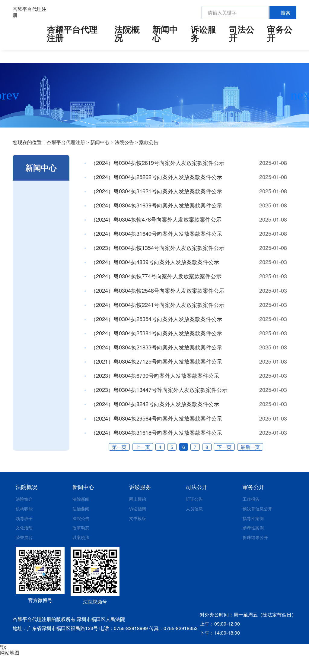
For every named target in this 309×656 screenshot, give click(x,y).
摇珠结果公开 (255, 537)
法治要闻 (80, 509)
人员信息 (194, 509)
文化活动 (24, 528)
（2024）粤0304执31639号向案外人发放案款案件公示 (155, 205)
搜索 (285, 12)
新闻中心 (165, 33)
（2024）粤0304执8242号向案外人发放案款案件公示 (154, 403)
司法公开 (241, 33)
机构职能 (24, 509)
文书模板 (137, 518)
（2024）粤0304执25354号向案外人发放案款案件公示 (155, 318)
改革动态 (80, 528)
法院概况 (127, 33)
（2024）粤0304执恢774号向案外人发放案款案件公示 (155, 276)
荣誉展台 (24, 537)
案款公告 (148, 142)
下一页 (224, 446)
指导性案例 (253, 518)
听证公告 (194, 499)
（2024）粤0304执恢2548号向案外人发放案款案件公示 (157, 290)
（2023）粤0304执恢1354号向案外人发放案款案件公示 (157, 247)
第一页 (119, 446)
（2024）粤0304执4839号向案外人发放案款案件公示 (154, 261)
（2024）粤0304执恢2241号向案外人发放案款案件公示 (157, 304)
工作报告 (251, 499)
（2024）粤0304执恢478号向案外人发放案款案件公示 (155, 219)
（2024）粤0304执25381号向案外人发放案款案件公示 (155, 333)
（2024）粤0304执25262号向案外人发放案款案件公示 (155, 176)
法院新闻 (80, 499)
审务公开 (279, 33)
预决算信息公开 (257, 509)
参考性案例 (253, 528)
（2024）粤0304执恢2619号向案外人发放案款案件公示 (157, 162)
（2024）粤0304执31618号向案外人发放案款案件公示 (155, 432)
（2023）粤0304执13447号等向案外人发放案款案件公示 (158, 389)
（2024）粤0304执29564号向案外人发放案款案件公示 (155, 418)
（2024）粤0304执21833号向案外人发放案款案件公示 (155, 347)
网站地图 (9, 652)
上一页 (142, 446)
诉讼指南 (137, 509)
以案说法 (80, 537)
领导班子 (24, 518)
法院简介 (24, 499)
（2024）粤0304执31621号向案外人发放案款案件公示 (155, 191)
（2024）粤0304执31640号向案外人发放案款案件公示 (155, 233)
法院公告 (124, 142)
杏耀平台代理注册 (29, 12)
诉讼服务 (203, 33)
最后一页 (250, 446)
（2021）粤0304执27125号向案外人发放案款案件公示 (155, 361)
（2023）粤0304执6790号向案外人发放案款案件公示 (154, 375)
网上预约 (137, 499)
